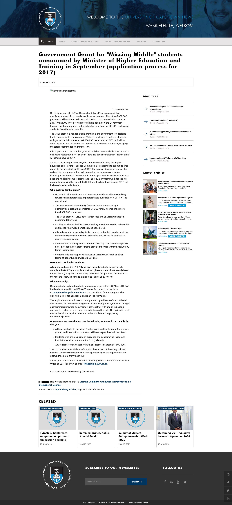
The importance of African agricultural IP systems (175, 198)
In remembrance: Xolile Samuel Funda (94, 434)
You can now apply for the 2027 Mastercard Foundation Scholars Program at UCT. (174, 187)
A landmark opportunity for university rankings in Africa (170, 133)
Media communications (117, 41)
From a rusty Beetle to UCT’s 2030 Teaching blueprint (173, 244)
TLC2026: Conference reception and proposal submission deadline (54, 436)
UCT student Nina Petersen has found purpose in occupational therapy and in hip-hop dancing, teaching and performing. (175, 232)
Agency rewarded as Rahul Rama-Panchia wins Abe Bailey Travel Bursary (175, 213)
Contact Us (159, 41)
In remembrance (87, 409)
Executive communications (171, 409)
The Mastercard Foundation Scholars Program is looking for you (175, 183)
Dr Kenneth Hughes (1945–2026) (164, 120)
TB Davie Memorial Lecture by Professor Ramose (171, 145)
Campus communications (84, 41)
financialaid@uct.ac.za (95, 363)
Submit (137, 481)
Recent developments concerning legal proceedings (166, 107)
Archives (141, 41)
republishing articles (65, 389)
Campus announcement (52, 409)
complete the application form (68, 292)
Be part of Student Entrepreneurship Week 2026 (133, 436)
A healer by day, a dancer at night (170, 229)
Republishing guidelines (138, 502)
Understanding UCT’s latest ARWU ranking (168, 158)
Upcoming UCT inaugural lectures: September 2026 (174, 434)
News (62, 41)
